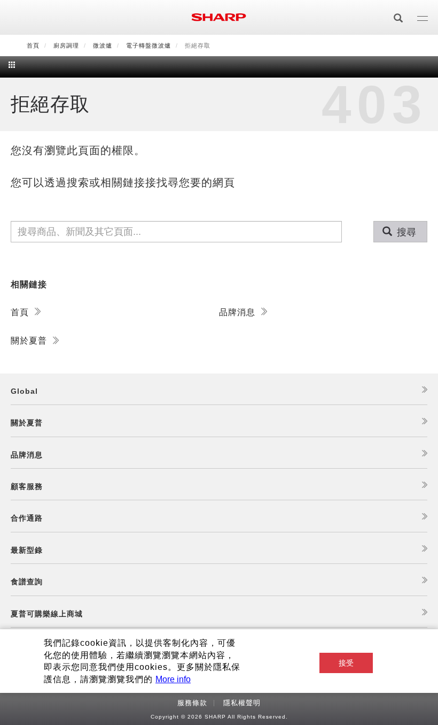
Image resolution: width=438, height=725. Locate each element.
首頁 (33, 45)
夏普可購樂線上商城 (47, 613)
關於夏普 (30, 340)
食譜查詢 (27, 581)
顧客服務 (27, 486)
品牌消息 (238, 312)
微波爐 (102, 45)
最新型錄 (27, 550)
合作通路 (27, 518)
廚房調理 (66, 45)
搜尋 (405, 232)
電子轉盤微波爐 (148, 45)
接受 (346, 663)
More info (173, 679)
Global (24, 391)
